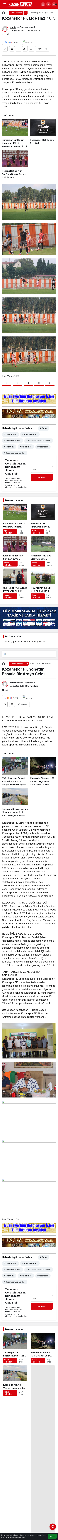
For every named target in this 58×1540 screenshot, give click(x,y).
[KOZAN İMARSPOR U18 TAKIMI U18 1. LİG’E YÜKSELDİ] (43, 584)
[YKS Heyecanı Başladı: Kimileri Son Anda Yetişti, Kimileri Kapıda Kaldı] (15, 771)
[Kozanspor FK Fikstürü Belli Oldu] (43, 133)
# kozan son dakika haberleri (38, 440)
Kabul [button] (52, 1536)
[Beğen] (5, 48)
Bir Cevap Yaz (13, 636)
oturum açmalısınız (37, 641)
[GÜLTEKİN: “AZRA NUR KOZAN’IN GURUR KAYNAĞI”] (15, 584)
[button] (43, 4)
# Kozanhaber (25, 447)
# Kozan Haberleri (29, 434)
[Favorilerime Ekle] (12, 48)
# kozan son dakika (12, 440)
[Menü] (4, 4)
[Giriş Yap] (48, 4)
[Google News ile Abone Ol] (11, 42)
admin (13, 27)
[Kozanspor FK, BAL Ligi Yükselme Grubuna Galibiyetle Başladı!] (43, 551)
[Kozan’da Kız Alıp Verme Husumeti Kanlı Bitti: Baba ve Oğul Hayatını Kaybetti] (15, 802)
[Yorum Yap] (18, 48)
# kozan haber (10, 434)
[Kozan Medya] (20, 4)
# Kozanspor (42, 447)
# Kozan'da (8, 447)
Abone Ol (41, 477)
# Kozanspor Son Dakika (14, 453)
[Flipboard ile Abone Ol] (27, 42)
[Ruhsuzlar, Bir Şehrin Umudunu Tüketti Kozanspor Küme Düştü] (15, 133)
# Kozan (43, 428)
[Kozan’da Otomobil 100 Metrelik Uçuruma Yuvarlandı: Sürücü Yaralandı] (43, 771)
